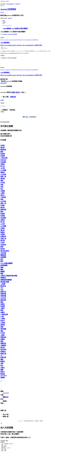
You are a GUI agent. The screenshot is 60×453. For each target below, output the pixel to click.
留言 (17, 92)
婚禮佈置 (3, 294)
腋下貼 (2, 166)
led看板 (2, 322)
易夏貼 (2, 164)
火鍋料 (2, 193)
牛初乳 (2, 242)
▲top (2, 100)
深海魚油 (3, 244)
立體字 (2, 308)
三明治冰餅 (4, 158)
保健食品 (3, 236)
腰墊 (1, 269)
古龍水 (2, 367)
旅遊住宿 (13, 97)
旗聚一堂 (3, 176)
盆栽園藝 (3, 257)
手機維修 (3, 345)
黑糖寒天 (3, 277)
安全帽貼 (3, 162)
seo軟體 (2, 284)
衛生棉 (2, 347)
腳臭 (1, 151)
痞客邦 (13, 92)
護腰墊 (2, 271)
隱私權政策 (37, 420)
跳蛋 (1, 341)
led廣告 (2, 318)
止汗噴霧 (3, 170)
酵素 (1, 246)
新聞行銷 (3, 357)
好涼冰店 (3, 160)
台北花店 (3, 298)
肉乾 (1, 187)
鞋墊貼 (2, 172)
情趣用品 (3, 337)
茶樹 (1, 363)
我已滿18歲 (3, 440)
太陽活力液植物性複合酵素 (8, 275)
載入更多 (2, 103)
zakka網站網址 (5, 42)
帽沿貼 (2, 147)
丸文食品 (3, 174)
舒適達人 (3, 351)
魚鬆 (1, 185)
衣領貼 (2, 145)
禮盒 (1, 180)
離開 (7, 440)
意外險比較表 (4, 251)
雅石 (1, 259)
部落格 (4, 22)
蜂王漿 (2, 240)
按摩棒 (2, 339)
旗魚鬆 (2, 178)
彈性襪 (2, 325)
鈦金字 (2, 320)
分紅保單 (3, 253)
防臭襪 (2, 156)
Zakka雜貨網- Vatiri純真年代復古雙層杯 (15, 28)
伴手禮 (2, 182)
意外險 (2, 249)
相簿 (4, 20)
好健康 (2, 234)
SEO (1, 287)
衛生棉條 (3, 349)
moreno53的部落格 (8, 9)
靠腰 (1, 267)
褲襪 (1, 327)
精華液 (2, 361)
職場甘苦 (10, 18)
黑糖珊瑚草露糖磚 (6, 280)
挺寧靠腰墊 (4, 265)
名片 (4, 23)
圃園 (1, 369)
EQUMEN (3, 375)
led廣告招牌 (4, 314)
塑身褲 (2, 374)
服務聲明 (41, 420)
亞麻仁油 (3, 238)
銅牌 (1, 310)
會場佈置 (3, 296)
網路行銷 (3, 353)
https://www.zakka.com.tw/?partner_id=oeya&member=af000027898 (21, 45)
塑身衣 (2, 372)
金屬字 (2, 312)
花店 (1, 289)
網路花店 (3, 291)
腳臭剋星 (3, 149)
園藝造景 (3, 255)
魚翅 (1, 199)
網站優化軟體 (4, 282)
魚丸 (1, 189)
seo (1, 355)
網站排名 (3, 286)
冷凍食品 (3, 197)
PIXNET (21, 420)
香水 (1, 365)
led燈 (2, 316)
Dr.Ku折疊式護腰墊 (6, 263)
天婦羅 (2, 191)
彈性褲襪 (3, 329)
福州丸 (2, 195)
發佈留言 (2, 111)
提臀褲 (2, 377)
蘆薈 (1, 359)
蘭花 (1, 261)
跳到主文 (2, 12)
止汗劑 (2, 168)
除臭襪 (2, 154)
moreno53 (3, 83)
